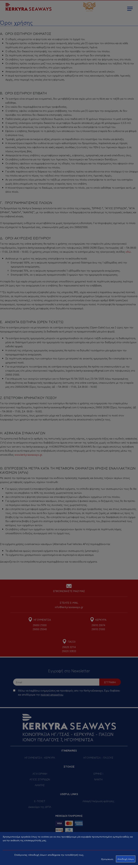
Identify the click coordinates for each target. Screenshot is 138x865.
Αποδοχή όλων (125, 859)
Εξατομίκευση (107, 859)
